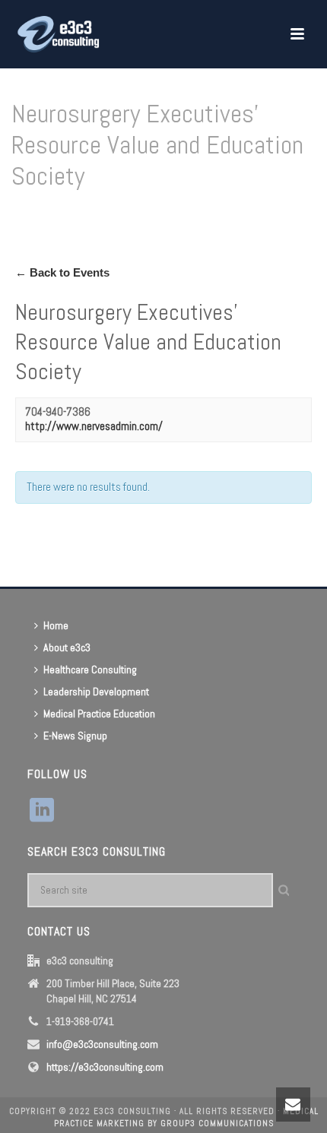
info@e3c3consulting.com (102, 1044)
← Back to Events (62, 272)
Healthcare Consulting (90, 669)
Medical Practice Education (99, 713)
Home (36, 215)
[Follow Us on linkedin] (42, 811)
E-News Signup (75, 735)
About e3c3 (66, 647)
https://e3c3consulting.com (105, 1067)
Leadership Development (96, 691)
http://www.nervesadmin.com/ (94, 426)
